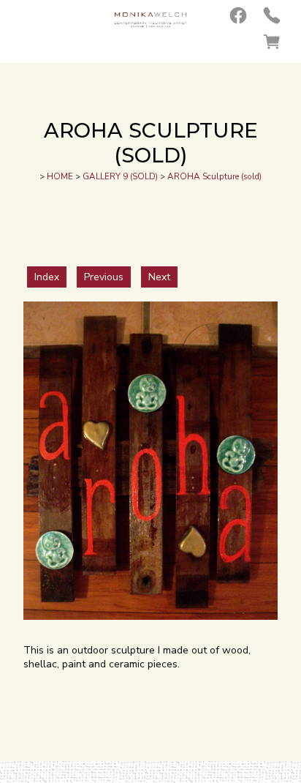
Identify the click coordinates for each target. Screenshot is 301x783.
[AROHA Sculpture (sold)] (150, 616)
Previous (103, 277)
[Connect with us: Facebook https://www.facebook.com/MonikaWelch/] (238, 15)
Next (159, 277)
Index (46, 277)
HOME (60, 176)
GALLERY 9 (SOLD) (120, 176)
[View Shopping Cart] (271, 42)
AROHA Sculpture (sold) (214, 176)
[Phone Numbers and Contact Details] (271, 15)
